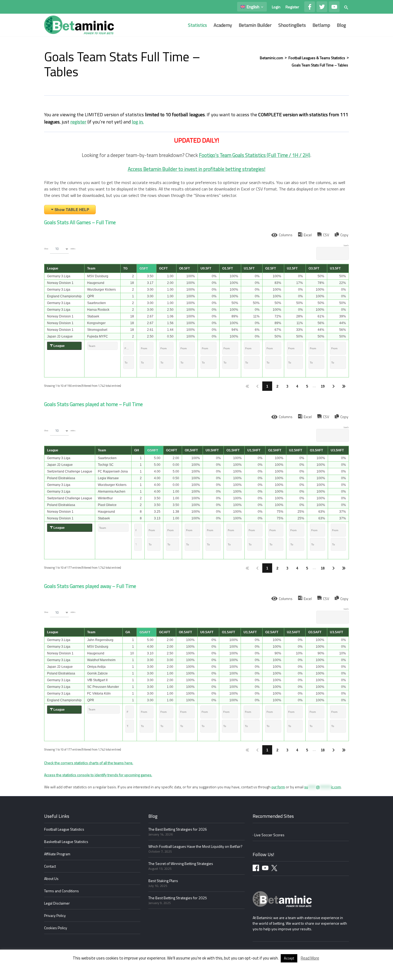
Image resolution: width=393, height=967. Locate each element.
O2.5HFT (274, 450)
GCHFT (171, 450)
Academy (223, 25)
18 (323, 568)
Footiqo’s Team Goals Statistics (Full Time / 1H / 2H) (254, 155)
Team (91, 268)
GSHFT (152, 450)
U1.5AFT (250, 632)
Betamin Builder (255, 25)
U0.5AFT (206, 632)
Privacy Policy (55, 915)
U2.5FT (292, 268)
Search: (346, 245)
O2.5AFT (271, 632)
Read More (310, 958)
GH (136, 450)
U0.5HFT (212, 450)
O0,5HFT (191, 450)
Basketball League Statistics (66, 841)
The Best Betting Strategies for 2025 (177, 898)
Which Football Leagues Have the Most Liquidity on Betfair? (195, 846)
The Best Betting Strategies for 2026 (177, 829)
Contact (50, 866)
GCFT (163, 268)
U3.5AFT (336, 632)
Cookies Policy (55, 928)
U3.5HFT (337, 450)
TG (125, 268)
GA (127, 632)
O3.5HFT (316, 450)
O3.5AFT (314, 632)
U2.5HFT (295, 450)
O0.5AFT (185, 632)
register (78, 121)
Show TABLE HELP (72, 209)
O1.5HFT (233, 450)
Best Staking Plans (163, 880)
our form (278, 787)
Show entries (59, 248)
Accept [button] (289, 958)
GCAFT (164, 632)
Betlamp (321, 25)
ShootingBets (292, 25)
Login (276, 7)
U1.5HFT (253, 450)
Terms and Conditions (61, 891)
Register (292, 7)
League (52, 268)
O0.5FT (184, 268)
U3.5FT (335, 268)
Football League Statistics (64, 829)
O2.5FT (270, 268)
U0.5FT (206, 268)
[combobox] (59, 249)
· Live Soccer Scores (268, 835)
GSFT (144, 268)
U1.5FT (249, 268)
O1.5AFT (228, 632)
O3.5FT (314, 268)
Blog (341, 25)
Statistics (197, 25)
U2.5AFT (293, 632)
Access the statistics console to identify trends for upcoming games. (98, 775)
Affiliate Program (57, 854)
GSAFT (145, 632)
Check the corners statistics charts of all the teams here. (88, 763)
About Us (51, 878)
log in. (138, 121)
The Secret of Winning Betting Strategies (180, 863)
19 (323, 386)
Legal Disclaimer (57, 903)
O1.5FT (227, 268)
